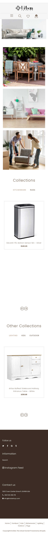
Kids (23, 335)
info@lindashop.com (12, 498)
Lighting (13, 335)
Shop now (11, 69)
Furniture (15, 523)
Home (7, 523)
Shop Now (11, 110)
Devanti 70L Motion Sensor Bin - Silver (24, 243)
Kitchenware (19, 190)
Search (5, 460)
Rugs (32, 190)
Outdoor (34, 335)
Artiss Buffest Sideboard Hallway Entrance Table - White (24, 389)
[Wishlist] (28, 16)
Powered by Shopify (37, 531)
